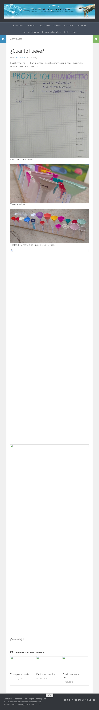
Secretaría (31, 25)
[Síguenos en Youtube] (76, 700)
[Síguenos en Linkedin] (79, 700)
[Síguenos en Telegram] (94, 700)
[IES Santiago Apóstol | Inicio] (49, 11)
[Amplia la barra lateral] (3, 39)
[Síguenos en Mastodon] (83, 700)
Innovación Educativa (51, 32)
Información (18, 25)
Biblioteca (68, 25)
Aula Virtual (81, 25)
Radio (66, 32)
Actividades (16, 39)
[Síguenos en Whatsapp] (86, 700)
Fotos (75, 32)
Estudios (57, 25)
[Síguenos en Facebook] (68, 700)
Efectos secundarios (45, 674)
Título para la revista (19, 674)
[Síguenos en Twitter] (65, 700)
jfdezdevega (19, 58)
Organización (44, 25)
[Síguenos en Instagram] (72, 700)
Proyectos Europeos (30, 32)
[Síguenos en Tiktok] (90, 700)
